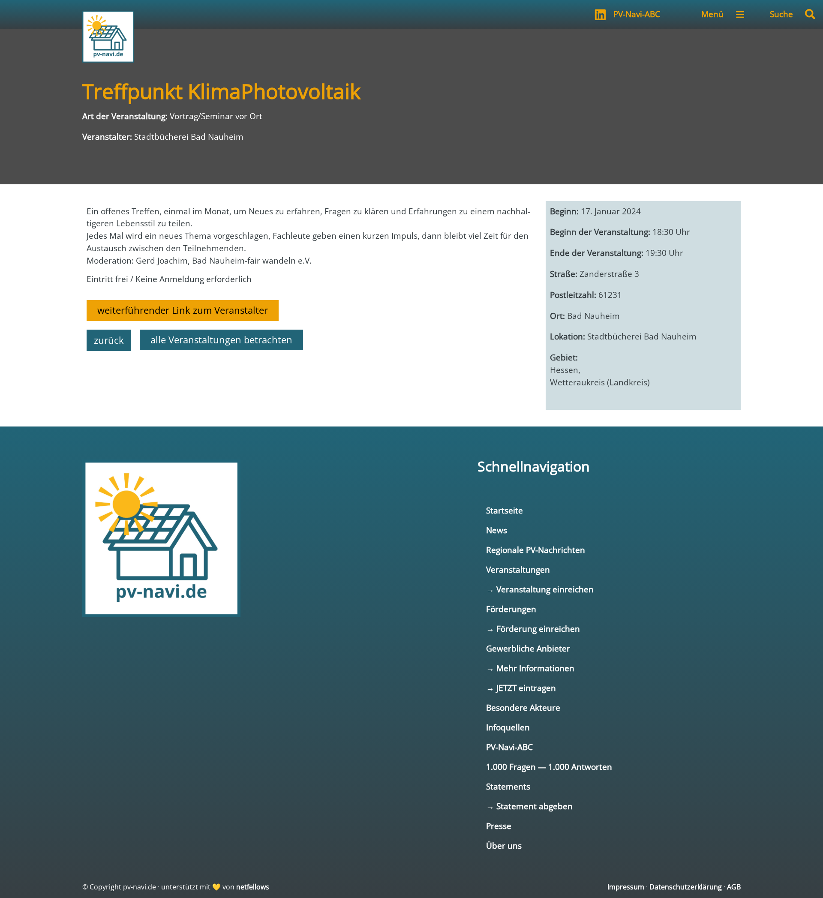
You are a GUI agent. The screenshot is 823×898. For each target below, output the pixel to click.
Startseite (504, 510)
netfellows (252, 887)
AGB (734, 887)
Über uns (504, 845)
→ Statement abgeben (529, 806)
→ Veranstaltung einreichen (540, 589)
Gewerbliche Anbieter (528, 648)
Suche (781, 14)
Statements (508, 786)
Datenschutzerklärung (685, 887)
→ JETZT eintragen (521, 688)
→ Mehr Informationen (530, 668)
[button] (810, 14)
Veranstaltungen (518, 569)
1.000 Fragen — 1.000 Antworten (549, 766)
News (496, 530)
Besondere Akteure (523, 707)
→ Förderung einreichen (533, 628)
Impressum (625, 887)
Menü (712, 14)
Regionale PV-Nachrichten (535, 550)
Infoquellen (508, 727)
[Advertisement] (310, 381)
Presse (498, 826)
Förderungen (511, 609)
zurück (109, 340)
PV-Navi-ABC (636, 14)
